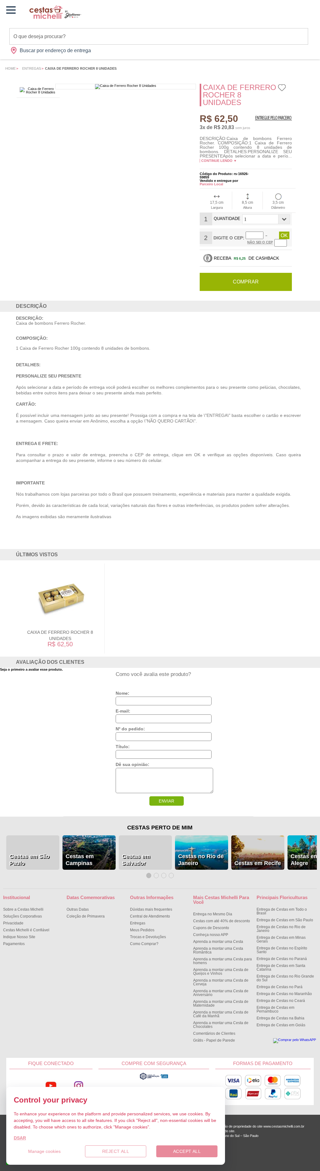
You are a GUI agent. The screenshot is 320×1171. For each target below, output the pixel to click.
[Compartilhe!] (290, 89)
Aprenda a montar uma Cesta (218, 941)
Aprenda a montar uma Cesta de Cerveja (220, 982)
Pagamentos (14, 944)
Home (10, 68)
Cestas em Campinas (80, 859)
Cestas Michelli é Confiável (26, 930)
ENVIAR (166, 801)
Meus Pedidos (142, 930)
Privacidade (13, 923)
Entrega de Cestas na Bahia (280, 1018)
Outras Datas (78, 909)
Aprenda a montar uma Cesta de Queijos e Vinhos (220, 972)
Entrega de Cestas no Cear (281, 1000)
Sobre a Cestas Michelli (23, 909)
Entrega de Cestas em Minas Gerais (281, 939)
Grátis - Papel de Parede (214, 1040)
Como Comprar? (144, 944)
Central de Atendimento (150, 916)
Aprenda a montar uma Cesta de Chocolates (220, 1025)
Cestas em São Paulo (29, 859)
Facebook (23, 1085)
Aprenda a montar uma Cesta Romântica (218, 950)
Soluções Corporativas (22, 916)
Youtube (51, 1085)
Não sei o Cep (260, 242)
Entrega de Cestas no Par (279, 987)
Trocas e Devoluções (148, 937)
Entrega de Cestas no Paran (282, 959)
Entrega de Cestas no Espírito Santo (282, 950)
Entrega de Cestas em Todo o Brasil (282, 911)
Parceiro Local (211, 184)
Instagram (78, 1085)
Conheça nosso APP (210, 935)
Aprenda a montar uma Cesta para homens (222, 961)
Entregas (31, 68)
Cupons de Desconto (211, 928)
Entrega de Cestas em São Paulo (285, 920)
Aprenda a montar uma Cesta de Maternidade (220, 1003)
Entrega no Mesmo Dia (212, 914)
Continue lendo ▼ (219, 161)
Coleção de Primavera (86, 916)
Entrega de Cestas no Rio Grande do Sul (285, 978)
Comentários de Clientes (214, 1033)
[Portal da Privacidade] (154, 1079)
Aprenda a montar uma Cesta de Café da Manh (220, 1014)
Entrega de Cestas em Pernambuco (275, 1009)
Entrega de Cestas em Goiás (281, 1025)
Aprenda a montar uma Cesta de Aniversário (220, 993)
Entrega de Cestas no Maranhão (284, 994)
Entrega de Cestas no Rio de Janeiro (281, 929)
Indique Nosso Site (19, 937)
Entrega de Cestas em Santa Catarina (281, 967)
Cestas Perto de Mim (159, 827)
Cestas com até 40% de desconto (221, 921)
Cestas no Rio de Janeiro (201, 859)
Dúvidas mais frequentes (151, 909)
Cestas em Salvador (136, 859)
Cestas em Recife (257, 863)
